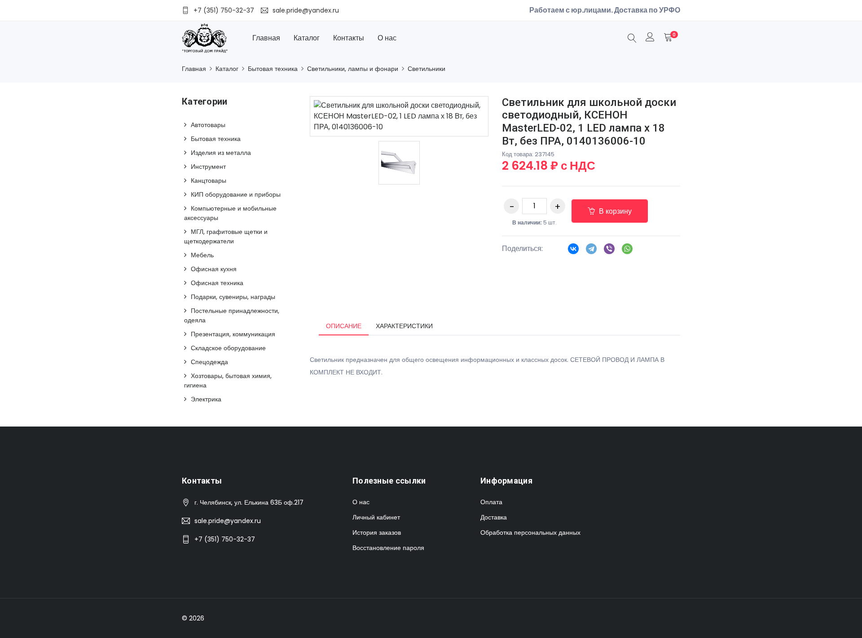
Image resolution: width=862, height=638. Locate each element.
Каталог (307, 38)
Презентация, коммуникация (233, 334)
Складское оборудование (228, 347)
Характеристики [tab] (404, 325)
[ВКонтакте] (573, 251)
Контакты (348, 38)
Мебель (202, 255)
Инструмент (208, 166)
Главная (266, 38)
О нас (387, 38)
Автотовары (208, 124)
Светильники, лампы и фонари (352, 68)
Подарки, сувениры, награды (233, 296)
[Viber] (609, 251)
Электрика (206, 399)
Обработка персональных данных (530, 532)
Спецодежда (209, 361)
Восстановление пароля (388, 547)
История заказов (376, 532)
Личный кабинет (376, 517)
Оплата (491, 501)
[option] (399, 163)
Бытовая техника (273, 68)
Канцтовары (208, 180)
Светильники (426, 68)
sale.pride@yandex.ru (227, 520)
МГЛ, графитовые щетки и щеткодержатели (226, 236)
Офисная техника (217, 282)
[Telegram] (591, 251)
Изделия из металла (221, 152)
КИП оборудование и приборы (236, 194)
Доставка (493, 517)
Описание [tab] (343, 325)
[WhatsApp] (627, 251)
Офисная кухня (214, 268)
